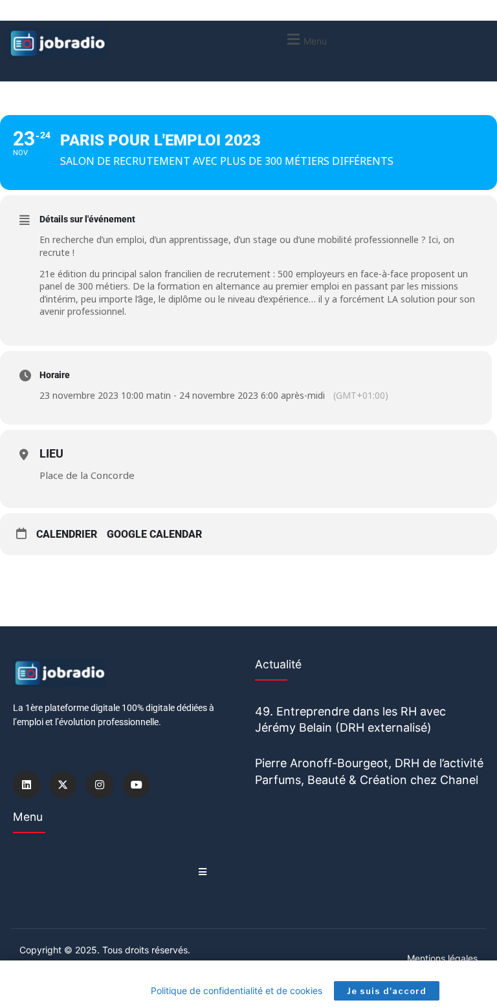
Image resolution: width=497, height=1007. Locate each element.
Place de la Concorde (87, 475)
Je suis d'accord (386, 991)
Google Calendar (154, 534)
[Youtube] (136, 784)
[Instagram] (99, 784)
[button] (305, 39)
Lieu (51, 453)
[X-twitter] (63, 784)
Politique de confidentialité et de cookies (236, 990)
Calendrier (66, 534)
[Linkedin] (26, 784)
